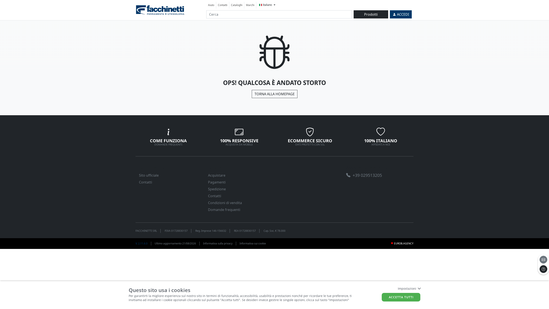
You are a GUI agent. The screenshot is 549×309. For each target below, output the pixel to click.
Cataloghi (236, 5)
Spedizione (217, 189)
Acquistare (216, 175)
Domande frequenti (224, 209)
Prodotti (371, 14)
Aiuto (211, 5)
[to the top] (543, 269)
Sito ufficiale (149, 175)
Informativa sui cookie (253, 243)
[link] (160, 10)
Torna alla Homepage (275, 94)
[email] (543, 260)
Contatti (222, 5)
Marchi (250, 5)
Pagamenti (217, 182)
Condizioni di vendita (225, 202)
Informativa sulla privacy (217, 243)
